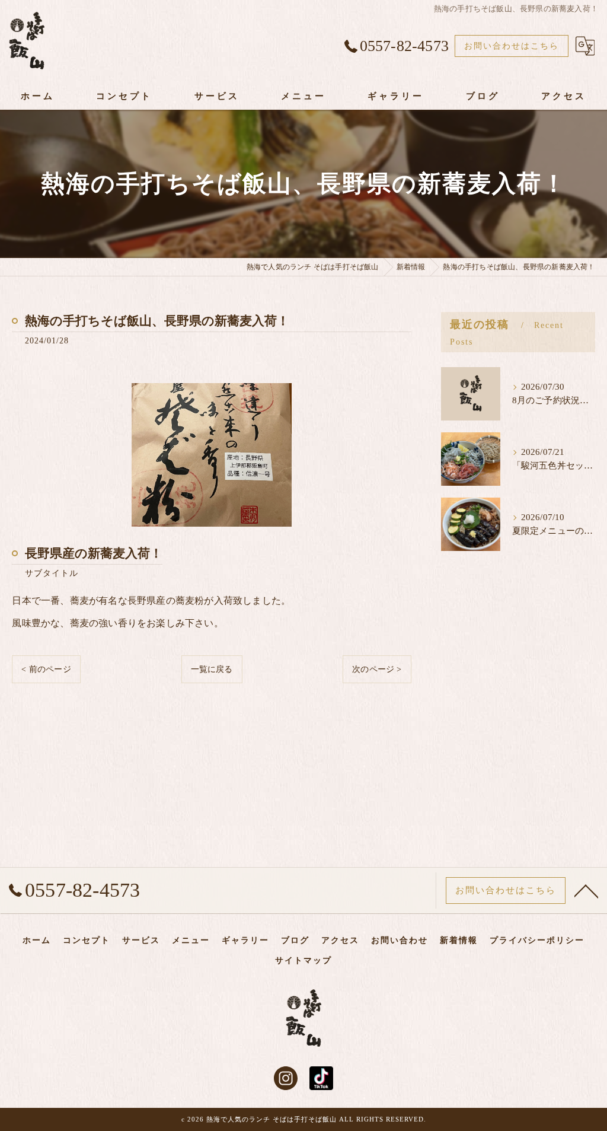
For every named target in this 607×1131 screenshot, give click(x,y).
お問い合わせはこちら (511, 46)
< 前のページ (46, 669)
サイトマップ (303, 960)
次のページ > (376, 669)
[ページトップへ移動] (586, 890)
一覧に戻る (212, 669)
